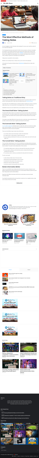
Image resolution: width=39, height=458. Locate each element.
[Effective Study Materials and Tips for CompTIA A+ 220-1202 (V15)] (19, 236)
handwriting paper (29, 101)
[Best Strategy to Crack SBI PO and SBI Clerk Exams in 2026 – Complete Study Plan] (31, 236)
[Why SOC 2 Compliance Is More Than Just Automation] (7, 236)
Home (4, 32)
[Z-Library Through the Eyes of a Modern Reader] (22, 81)
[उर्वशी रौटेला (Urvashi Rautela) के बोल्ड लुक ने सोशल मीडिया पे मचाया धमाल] (5, 288)
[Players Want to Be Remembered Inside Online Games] (28, 363)
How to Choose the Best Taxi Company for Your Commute (19, 278)
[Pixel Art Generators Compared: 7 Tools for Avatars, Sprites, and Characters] (10, 347)
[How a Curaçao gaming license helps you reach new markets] (7, 426)
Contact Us (23, 456)
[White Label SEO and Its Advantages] (5, 293)
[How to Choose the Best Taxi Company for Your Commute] (5, 279)
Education (7, 32)
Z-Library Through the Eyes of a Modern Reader (30, 80)
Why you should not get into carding (15, 273)
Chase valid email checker (13, 282)
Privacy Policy (27, 456)
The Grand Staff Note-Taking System (10, 91)
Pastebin (21, 52)
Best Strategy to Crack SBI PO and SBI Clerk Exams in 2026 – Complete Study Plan (31, 241)
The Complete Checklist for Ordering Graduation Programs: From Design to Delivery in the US (14, 75)
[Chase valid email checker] (5, 284)
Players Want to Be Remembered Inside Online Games (27, 371)
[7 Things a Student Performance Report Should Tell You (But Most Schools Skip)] (22, 75)
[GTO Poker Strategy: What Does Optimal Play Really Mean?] (10, 363)
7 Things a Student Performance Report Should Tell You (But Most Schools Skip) (30, 75)
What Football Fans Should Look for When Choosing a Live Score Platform (28, 355)
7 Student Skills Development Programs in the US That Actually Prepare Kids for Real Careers (14, 81)
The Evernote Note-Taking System (9, 92)
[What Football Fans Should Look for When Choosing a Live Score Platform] (28, 347)
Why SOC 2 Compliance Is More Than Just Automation (7, 240)
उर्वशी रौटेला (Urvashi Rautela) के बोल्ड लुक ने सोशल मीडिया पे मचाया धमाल (21, 287)
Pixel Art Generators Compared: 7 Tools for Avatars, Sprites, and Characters (19, 0)
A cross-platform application (7, 125)
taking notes (19, 183)
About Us (18, 456)
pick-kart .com (36, 456)
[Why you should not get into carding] (5, 275)
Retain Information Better (8, 94)
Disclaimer (31, 456)
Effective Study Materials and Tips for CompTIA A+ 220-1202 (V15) (19, 240)
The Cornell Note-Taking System (9, 93)
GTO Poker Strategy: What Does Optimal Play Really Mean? (10, 370)
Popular (10, 269)
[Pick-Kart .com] (8, 3)
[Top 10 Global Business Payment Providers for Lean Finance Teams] (32, 433)
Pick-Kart (16, 454)
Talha (5, 42)
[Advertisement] (19, 194)
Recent (29, 269)
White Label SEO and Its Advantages (15, 291)
